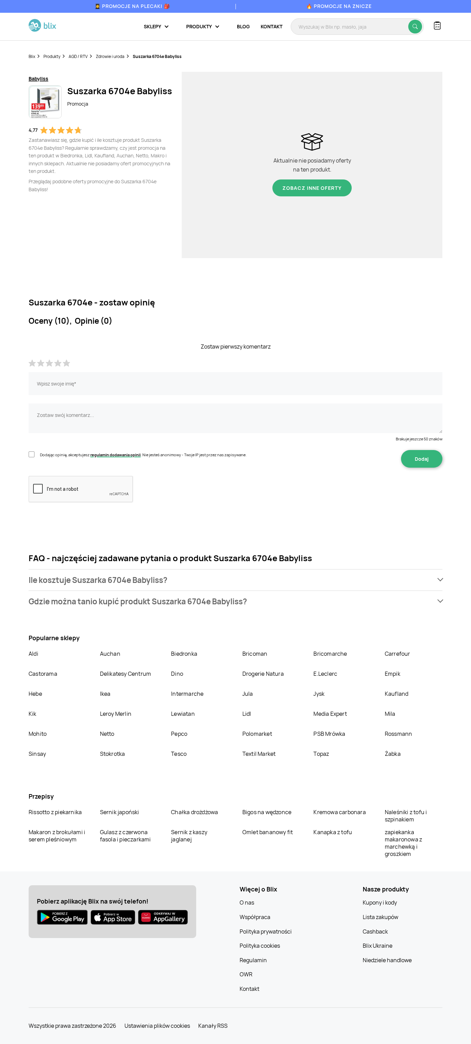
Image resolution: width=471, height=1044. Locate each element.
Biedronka (184, 653)
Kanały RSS (213, 1026)
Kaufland (397, 693)
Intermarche (187, 693)
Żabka (393, 754)
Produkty (51, 56)
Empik (392, 673)
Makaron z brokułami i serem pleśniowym (57, 835)
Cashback (375, 931)
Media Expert (330, 714)
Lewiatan (183, 714)
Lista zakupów (380, 917)
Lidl (246, 714)
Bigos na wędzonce (266, 812)
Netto (107, 734)
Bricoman (255, 653)
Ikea (105, 693)
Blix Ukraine (377, 945)
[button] (235, 580)
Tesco (179, 754)
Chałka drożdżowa (194, 812)
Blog (243, 26)
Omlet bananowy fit (267, 832)
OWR (246, 974)
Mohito (38, 734)
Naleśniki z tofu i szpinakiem (406, 815)
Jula (247, 693)
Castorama (43, 673)
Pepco (179, 734)
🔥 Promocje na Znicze (339, 6)
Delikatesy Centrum (125, 673)
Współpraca (255, 917)
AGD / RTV (78, 56)
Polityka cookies (260, 945)
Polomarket (257, 734)
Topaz (321, 754)
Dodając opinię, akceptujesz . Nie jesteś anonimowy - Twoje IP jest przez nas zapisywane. (143, 454)
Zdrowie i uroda (110, 56)
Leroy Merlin (115, 714)
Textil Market (259, 754)
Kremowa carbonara (339, 812)
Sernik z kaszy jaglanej (189, 835)
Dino (177, 673)
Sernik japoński (119, 812)
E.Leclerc (325, 673)
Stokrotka (112, 754)
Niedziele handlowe (387, 960)
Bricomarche (330, 653)
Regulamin (253, 960)
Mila (390, 714)
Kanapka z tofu (332, 832)
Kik (33, 714)
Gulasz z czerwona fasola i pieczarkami (125, 835)
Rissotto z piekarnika (55, 812)
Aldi (33, 653)
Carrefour (397, 653)
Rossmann (398, 734)
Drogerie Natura (263, 673)
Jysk (318, 693)
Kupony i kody (380, 902)
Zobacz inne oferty (312, 188)
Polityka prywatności (266, 931)
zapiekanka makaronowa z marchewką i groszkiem (403, 843)
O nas (247, 902)
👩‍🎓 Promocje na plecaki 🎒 (132, 6)
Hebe (35, 693)
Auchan (110, 653)
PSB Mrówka (329, 734)
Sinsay (37, 754)
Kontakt (271, 26)
